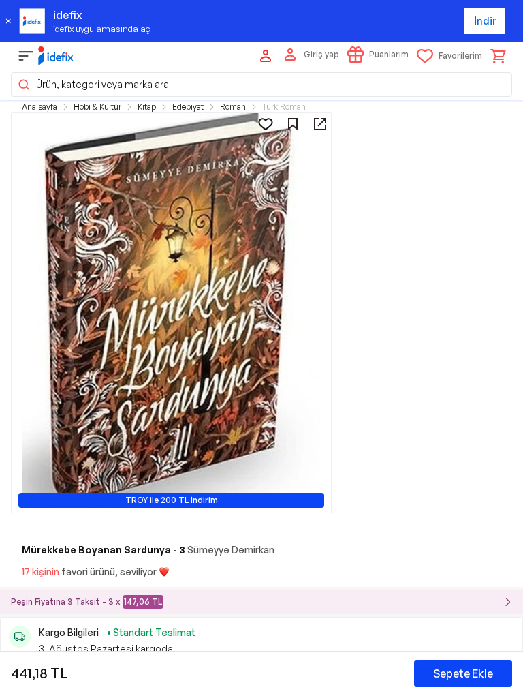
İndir (485, 20)
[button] (261, 84)
